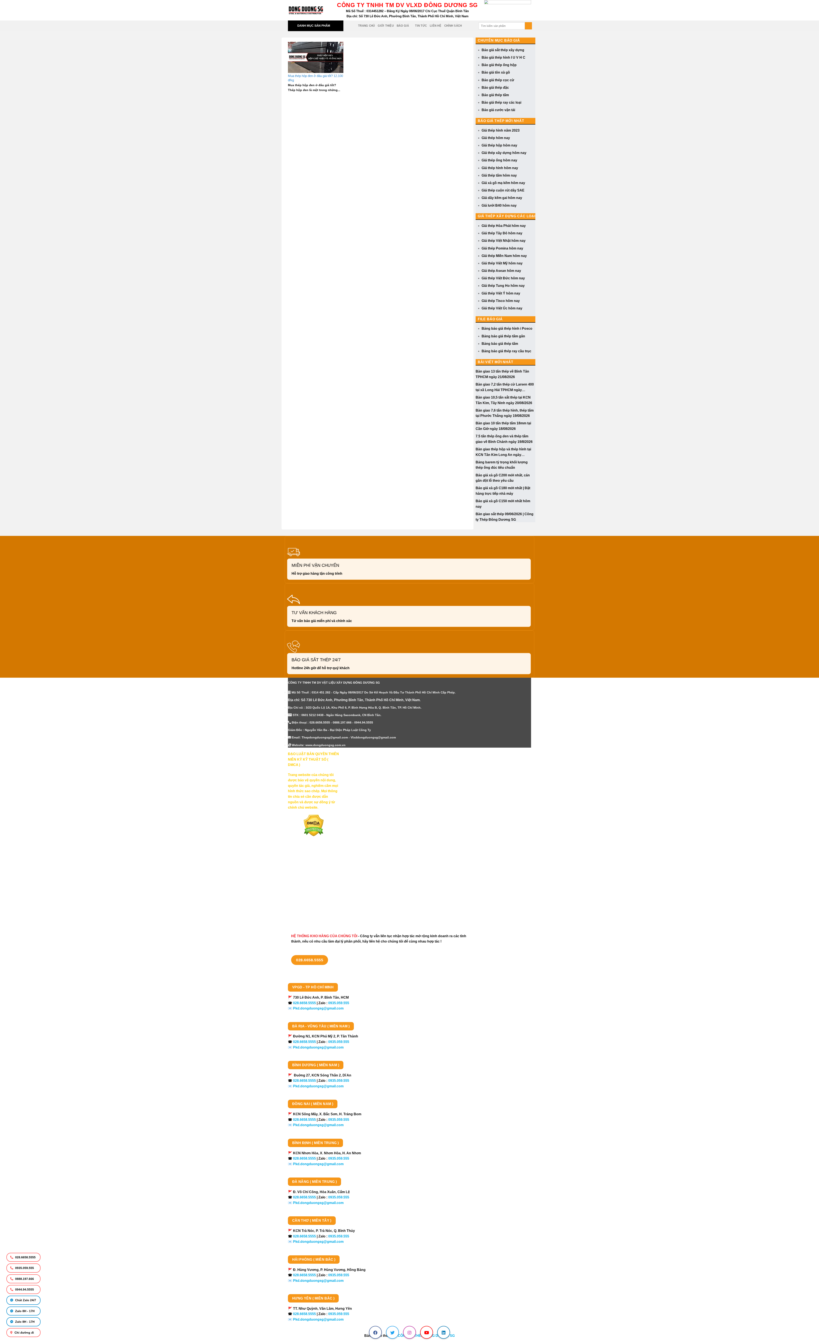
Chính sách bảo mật (304, 885)
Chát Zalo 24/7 (25, 1300)
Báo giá (403, 25)
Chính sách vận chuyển (307, 877)
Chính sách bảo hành (305, 915)
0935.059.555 (24, 1268)
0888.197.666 (24, 1279)
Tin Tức (421, 25)
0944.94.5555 (24, 1289)
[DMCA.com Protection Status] (314, 825)
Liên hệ (435, 25)
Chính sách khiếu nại (305, 900)
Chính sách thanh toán (306, 870)
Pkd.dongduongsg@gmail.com (318, 1008)
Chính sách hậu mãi (304, 892)
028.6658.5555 (25, 1257)
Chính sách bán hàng (305, 862)
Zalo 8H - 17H (24, 1311)
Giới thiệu (386, 25)
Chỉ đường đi (24, 1332)
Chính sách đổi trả (303, 907)
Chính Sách (453, 25)
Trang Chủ (366, 25)
